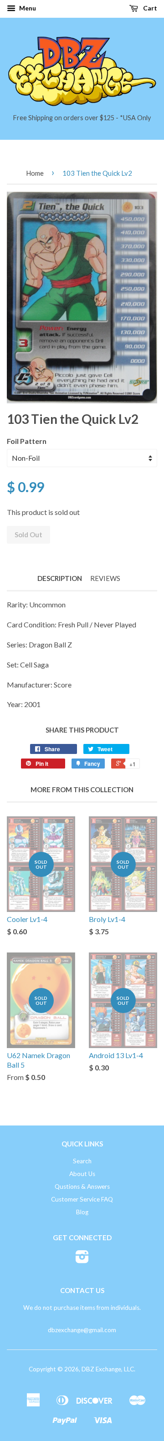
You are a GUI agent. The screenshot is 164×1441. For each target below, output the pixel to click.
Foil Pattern (26, 441)
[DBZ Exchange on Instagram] (82, 1259)
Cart (149, 8)
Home (35, 173)
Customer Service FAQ (82, 1199)
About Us (82, 1173)
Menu (27, 8)
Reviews (105, 578)
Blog (82, 1212)
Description (59, 578)
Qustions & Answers (82, 1186)
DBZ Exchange (101, 1369)
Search (82, 1161)
